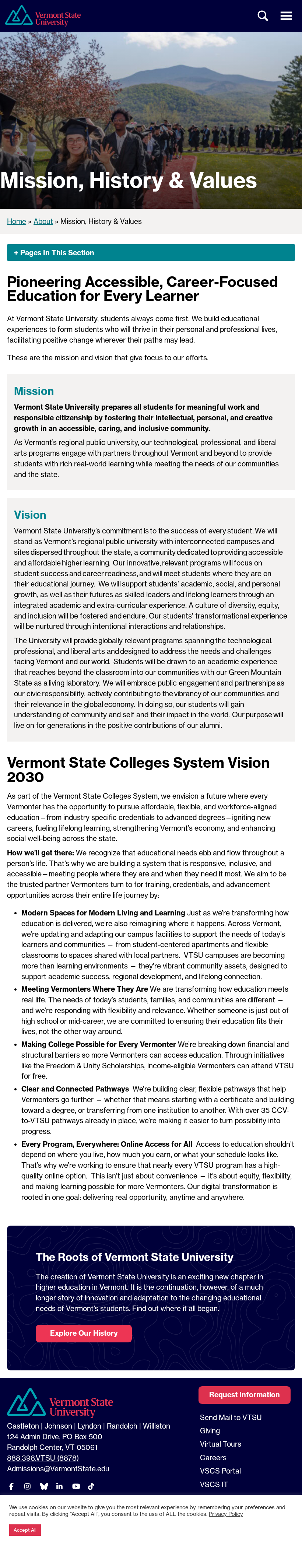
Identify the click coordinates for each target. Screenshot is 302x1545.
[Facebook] (11, 1486)
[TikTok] (91, 1486)
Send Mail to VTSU (231, 1417)
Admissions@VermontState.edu (58, 1468)
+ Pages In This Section (54, 252)
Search (263, 16)
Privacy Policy (226, 1514)
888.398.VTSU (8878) (43, 1458)
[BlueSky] (43, 1486)
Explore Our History (84, 1333)
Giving (210, 1430)
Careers (213, 1457)
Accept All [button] (25, 1530)
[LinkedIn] (59, 1486)
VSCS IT (214, 1484)
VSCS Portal (220, 1471)
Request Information (244, 1394)
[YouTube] (75, 1486)
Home (16, 221)
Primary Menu (286, 16)
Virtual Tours (220, 1444)
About (43, 221)
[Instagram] (27, 1486)
